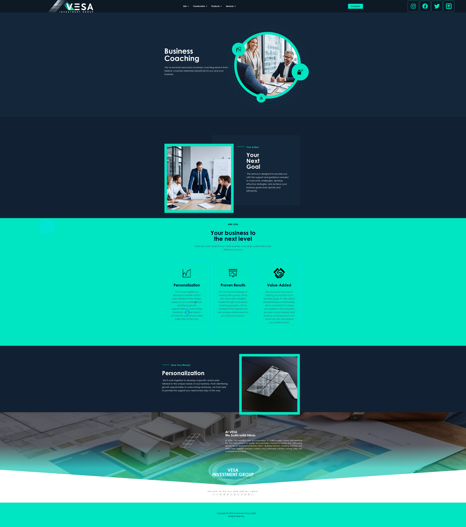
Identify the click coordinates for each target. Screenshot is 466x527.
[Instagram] (413, 6)
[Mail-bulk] (245, 494)
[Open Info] (188, 6)
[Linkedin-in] (231, 494)
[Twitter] (437, 6)
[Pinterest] (227, 494)
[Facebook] (425, 6)
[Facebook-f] (217, 494)
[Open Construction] (207, 6)
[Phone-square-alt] (248, 494)
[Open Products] (221, 6)
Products (215, 6)
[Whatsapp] (252, 494)
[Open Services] (235, 6)
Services (230, 6)
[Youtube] (224, 494)
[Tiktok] (241, 494)
